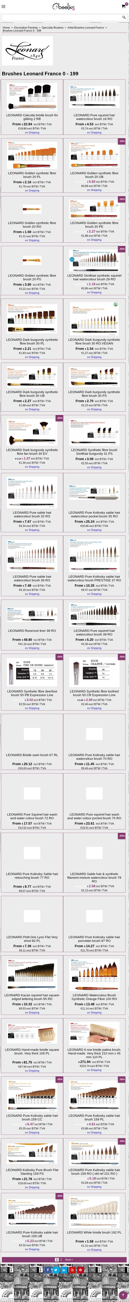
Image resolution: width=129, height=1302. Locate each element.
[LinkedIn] (64, 1270)
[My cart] (123, 6)
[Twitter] (56, 1270)
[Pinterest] (80, 1270)
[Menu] (3, 7)
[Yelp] (72, 1270)
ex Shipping (32, 132)
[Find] (124, 18)
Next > (69, 1259)
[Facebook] (47, 1270)
